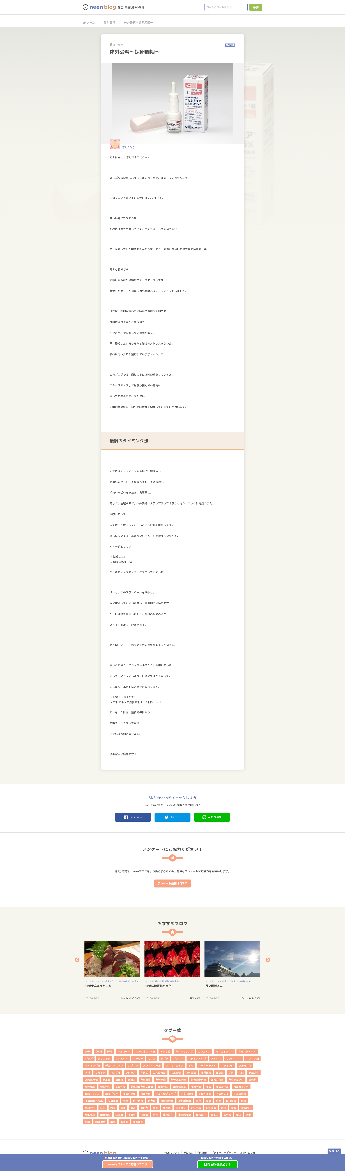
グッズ (89, 1058)
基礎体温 (120, 1086)
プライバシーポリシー (223, 1152)
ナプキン (133, 1065)
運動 (248, 1114)
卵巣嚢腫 (146, 1079)
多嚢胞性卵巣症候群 (141, 1086)
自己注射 (168, 1114)
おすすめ (89, 981)
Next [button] (267, 960)
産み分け (181, 1107)
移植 (233, 1107)
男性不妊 (241, 981)
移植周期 (246, 1107)
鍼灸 (248, 981)
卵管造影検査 (198, 1079)
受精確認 (90, 1086)
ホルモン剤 (245, 1065)
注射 (102, 1107)
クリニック (104, 1058)
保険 (231, 1072)
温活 (122, 1107)
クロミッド (121, 1058)
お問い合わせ (247, 1152)
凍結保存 (254, 1072)
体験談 (220, 1072)
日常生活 (231, 1100)
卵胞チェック (236, 1079)
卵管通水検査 (178, 1079)
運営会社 (188, 1152)
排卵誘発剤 (184, 1100)
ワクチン (130, 1072)
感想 (167, 981)
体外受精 (109, 22)
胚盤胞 (131, 1114)
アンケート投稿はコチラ (172, 883)
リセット (100, 1072)
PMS (109, 1051)
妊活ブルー (111, 1093)
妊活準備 (146, 1093)
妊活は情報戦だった (158, 986)
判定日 (106, 1079)
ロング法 (115, 1072)
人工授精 (231, 981)
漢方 (132, 1107)
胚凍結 (119, 1114)
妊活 (208, 1086)
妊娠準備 (196, 1086)
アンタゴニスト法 (145, 1051)
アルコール (124, 1051)
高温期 (124, 1121)
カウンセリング (184, 1051)
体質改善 (206, 1072)
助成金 (131, 1079)
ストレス (99, 981)
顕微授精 (100, 1121)
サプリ (164, 1058)
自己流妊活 (184, 1114)
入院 (241, 1072)
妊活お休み (222, 1086)
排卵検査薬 (167, 1100)
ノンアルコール (152, 1065)
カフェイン (204, 1051)
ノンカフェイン (174, 1065)
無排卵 (144, 1107)
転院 (238, 1114)
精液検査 (90, 1114)
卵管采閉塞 (217, 1079)
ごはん (152, 1058)
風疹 (112, 1121)
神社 (223, 1107)
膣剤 (155, 1114)
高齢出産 (174, 981)
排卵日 (152, 1100)
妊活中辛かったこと (98, 986)
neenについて (172, 1152)
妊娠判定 (163, 1086)
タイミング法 (92, 1065)
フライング (227, 1065)
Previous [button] (77, 960)
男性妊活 (211, 1107)
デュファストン (114, 1065)
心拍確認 (113, 1100)
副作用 (119, 1079)
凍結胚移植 (91, 1079)
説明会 (227, 1114)
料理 (218, 1100)
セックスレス (233, 1058)
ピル (190, 1065)
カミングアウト (247, 1051)
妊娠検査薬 (179, 1086)
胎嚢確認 (105, 1114)
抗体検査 (138, 1100)
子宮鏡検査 (240, 1093)
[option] (127, 1162)
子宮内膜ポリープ (127, 981)
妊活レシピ (129, 1093)
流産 (112, 1107)
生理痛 (167, 1107)
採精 (208, 1100)
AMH (88, 1051)
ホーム (90, 22)
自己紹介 (201, 1114)
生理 (155, 1107)
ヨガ (87, 1072)
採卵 (198, 1100)
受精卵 (252, 1079)
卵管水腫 (161, 1079)
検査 (243, 1100)
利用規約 (202, 1152)
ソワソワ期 (252, 1058)
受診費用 (105, 1086)
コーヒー (138, 1058)
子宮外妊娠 (204, 1093)
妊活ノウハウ (111, 981)
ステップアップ (197, 1058)
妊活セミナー (241, 1086)
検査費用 (90, 1107)
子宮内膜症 (187, 1093)
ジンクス (178, 1058)
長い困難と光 (214, 986)
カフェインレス (224, 1051)
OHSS (99, 1051)
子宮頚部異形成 (94, 1100)
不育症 (144, 1072)
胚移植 (144, 1114)
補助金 (214, 1114)
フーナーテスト (207, 1065)
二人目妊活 (220, 981)
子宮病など (222, 1093)
